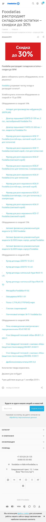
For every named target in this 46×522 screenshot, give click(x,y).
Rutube (38, 479)
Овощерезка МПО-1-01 (16, 296)
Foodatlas (6, 85)
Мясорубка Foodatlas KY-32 (17, 290)
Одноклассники (32, 479)
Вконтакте (14, 479)
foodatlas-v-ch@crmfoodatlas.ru (25, 464)
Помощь (6, 448)
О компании (8, 436)
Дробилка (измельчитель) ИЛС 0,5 (21, 362)
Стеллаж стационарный (16, 308)
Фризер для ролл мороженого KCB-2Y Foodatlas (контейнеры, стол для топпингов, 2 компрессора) (21, 195)
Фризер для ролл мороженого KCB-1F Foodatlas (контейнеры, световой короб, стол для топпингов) (21, 139)
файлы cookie (23, 513)
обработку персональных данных (23, 417)
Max (7, 479)
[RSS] (38, 37)
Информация (8, 442)
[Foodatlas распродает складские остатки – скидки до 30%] (23, 51)
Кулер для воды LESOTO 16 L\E (19, 267)
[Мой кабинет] (37, 3)
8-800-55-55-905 (25, 459)
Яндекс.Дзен (23, 485)
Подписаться (37, 409)
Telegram (20, 479)
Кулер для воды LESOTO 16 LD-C (20, 261)
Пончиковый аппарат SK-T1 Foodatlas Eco (24, 314)
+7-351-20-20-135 (24, 456)
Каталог (6, 430)
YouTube (26, 479)
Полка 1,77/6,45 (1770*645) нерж (20, 302)
